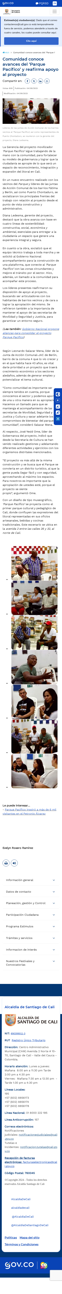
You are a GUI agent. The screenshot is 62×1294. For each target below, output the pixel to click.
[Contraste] (58, 394)
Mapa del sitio (29, 1237)
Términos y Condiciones (21, 1244)
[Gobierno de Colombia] (10, 3)
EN (55, 3)
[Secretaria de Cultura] (31, 11)
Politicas (11, 1237)
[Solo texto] (58, 400)
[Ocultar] (58, 419)
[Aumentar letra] (58, 413)
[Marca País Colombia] (44, 1265)
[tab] (31, 880)
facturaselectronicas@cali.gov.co (31, 1162)
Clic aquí (31, 41)
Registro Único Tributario (28, 1040)
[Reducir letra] (58, 406)
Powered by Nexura (49, 1276)
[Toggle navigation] (54, 11)
